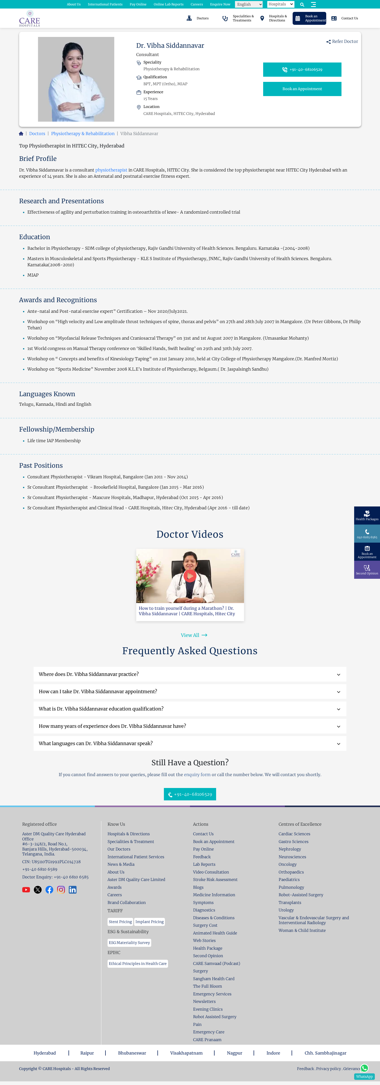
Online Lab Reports (169, 4)
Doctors (37, 133)
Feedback (306, 1068)
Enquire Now (220, 4)
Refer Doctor (344, 41)
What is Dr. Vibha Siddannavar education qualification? (101, 709)
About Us (74, 4)
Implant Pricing (149, 921)
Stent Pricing (120, 921)
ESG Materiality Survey (129, 942)
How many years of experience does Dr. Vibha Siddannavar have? (112, 726)
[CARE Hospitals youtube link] (28, 890)
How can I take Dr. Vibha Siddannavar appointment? (98, 691)
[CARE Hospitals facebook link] (51, 890)
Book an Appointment (302, 89)
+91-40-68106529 (305, 69)
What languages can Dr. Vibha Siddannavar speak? (96, 743)
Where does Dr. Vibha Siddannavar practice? (89, 674)
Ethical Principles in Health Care (138, 963)
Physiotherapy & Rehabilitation (83, 133)
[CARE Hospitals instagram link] (63, 890)
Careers (197, 4)
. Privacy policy (328, 1068)
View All (190, 635)
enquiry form (197, 774)
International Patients (105, 4)
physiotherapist (111, 170)
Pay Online (138, 4)
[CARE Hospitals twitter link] (39, 890)
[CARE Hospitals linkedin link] (74, 890)
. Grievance (351, 1068)
